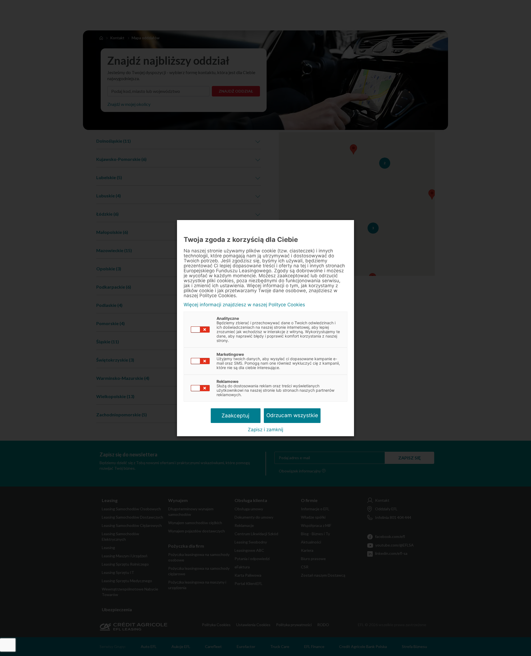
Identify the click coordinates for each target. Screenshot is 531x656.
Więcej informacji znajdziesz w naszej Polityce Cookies (244, 304)
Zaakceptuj (235, 415)
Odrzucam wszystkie (292, 415)
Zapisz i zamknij (265, 429)
